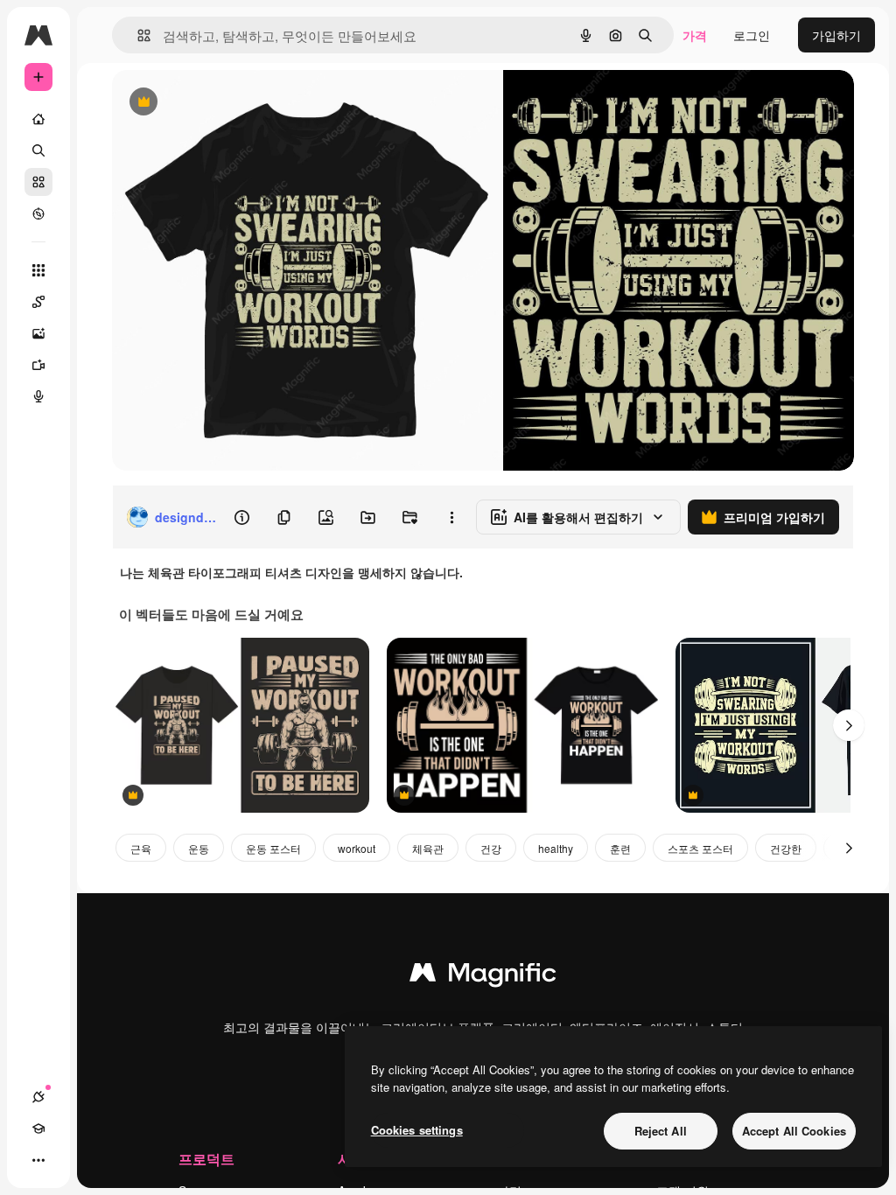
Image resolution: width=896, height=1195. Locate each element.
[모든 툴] (38, 270)
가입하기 (836, 35)
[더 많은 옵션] (451, 517)
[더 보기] (38, 1160)
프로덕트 (206, 1159)
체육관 (428, 848)
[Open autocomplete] (137, 35)
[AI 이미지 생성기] (38, 333)
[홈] (38, 119)
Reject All (660, 1130)
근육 (140, 848)
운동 (198, 848)
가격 (694, 35)
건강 (490, 848)
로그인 (751, 35)
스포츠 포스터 (700, 848)
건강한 (786, 848)
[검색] (38, 150)
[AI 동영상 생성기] (38, 365)
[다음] (848, 725)
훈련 (620, 848)
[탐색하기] (38, 213)
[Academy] (38, 1129)
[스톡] (38, 182)
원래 (213, 103)
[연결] (38, 1097)
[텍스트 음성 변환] (38, 396)
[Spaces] (38, 302)
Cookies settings (417, 1130)
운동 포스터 (273, 848)
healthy (555, 848)
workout (356, 848)
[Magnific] (483, 976)
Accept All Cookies (794, 1130)
